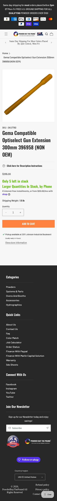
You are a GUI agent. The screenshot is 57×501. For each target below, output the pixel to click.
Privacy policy (42, 489)
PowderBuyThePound (13, 489)
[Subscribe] (47, 428)
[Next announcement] (51, 42)
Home (5, 53)
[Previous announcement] (5, 42)
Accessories (12, 300)
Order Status (13, 346)
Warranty (11, 360)
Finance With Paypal (17, 351)
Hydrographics (14, 304)
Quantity (6, 206)
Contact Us (12, 328)
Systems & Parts (14, 291)
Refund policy (42, 484)
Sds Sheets (12, 364)
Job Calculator (14, 342)
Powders (11, 286)
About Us (11, 324)
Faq (8, 333)
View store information (16, 242)
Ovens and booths (16, 295)
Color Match (12, 337)
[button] (6, 34)
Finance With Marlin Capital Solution (25, 355)
